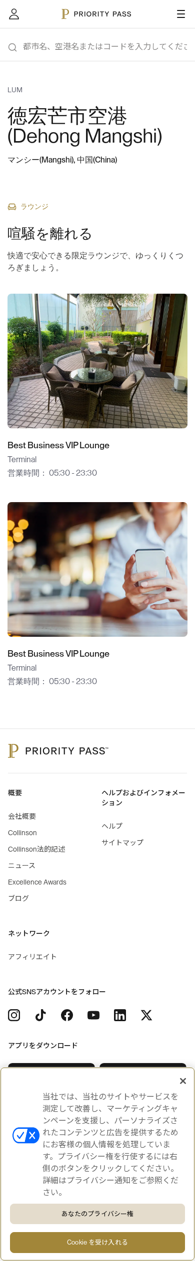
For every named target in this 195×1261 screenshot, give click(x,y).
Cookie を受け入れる (97, 1242)
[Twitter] (146, 1015)
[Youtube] (94, 1015)
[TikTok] (40, 1015)
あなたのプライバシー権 (98, 1214)
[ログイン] (14, 14)
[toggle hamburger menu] (181, 14)
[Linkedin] (120, 1015)
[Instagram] (14, 1015)
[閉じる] (183, 1081)
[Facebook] (67, 1015)
